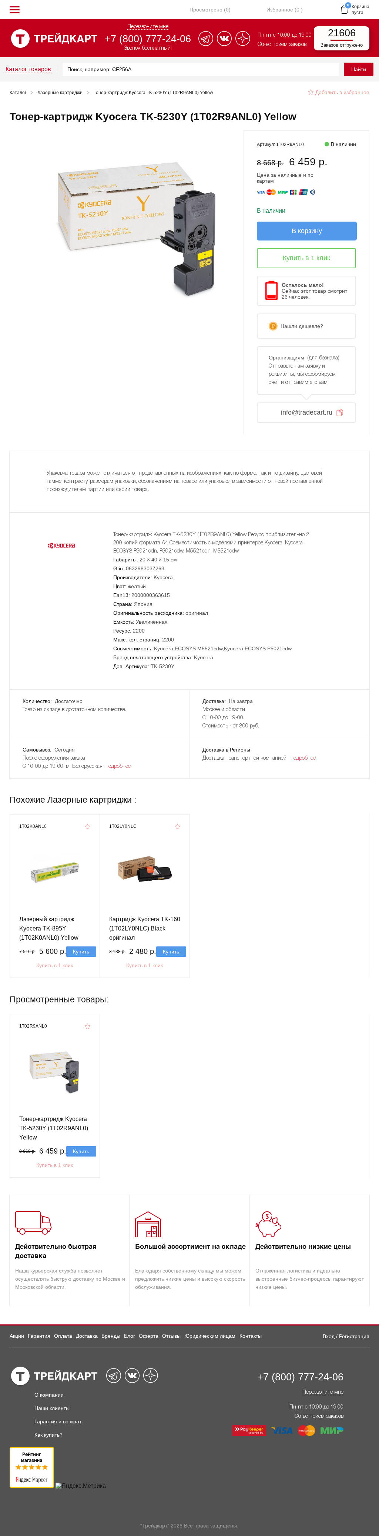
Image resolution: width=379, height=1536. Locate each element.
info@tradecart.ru (306, 412)
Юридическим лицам (209, 1336)
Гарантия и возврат (57, 1421)
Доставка (87, 1336)
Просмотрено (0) (210, 10)
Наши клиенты (52, 1408)
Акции (17, 1336)
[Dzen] (242, 44)
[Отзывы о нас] (32, 1486)
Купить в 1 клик (54, 965)
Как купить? (48, 1435)
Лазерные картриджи (60, 92)
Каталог (18, 92)
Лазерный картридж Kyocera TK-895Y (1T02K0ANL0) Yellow (48, 928)
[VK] (224, 44)
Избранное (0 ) (284, 10)
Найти (358, 69)
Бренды (110, 1336)
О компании (49, 1395)
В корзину (307, 231)
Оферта (148, 1336)
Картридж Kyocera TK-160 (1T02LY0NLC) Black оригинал (144, 928)
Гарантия (39, 1336)
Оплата (63, 1336)
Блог (129, 1336)
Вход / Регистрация (346, 1336)
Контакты (250, 1336)
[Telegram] (205, 44)
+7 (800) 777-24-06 (148, 38)
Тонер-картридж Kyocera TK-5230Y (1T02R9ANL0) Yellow (53, 1128)
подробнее (118, 766)
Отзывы (171, 1336)
